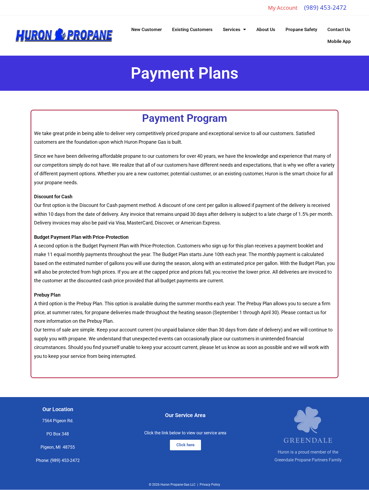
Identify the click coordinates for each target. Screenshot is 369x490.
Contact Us (338, 29)
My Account (282, 7)
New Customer (146, 29)
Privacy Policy (210, 484)
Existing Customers (192, 29)
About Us (265, 29)
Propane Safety (301, 29)
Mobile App (339, 41)
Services (231, 29)
